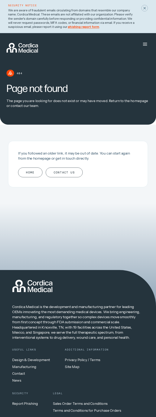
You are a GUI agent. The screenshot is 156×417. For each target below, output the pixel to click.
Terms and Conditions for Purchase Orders (87, 410)
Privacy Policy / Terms (82, 360)
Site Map (72, 367)
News (16, 380)
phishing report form (83, 27)
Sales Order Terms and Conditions (80, 404)
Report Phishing (25, 404)
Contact (18, 373)
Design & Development (31, 360)
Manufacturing (24, 367)
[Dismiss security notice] (144, 8)
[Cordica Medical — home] (32, 286)
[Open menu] (145, 44)
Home (30, 172)
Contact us (64, 172)
